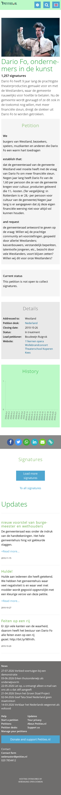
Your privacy (34, 719)
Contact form (8, 752)
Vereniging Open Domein (30, 781)
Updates (32, 716)
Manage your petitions (14, 731)
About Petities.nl (37, 723)
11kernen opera (34, 341)
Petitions (6, 723)
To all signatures (30, 488)
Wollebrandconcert (36, 345)
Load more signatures (30, 476)
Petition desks (9, 727)
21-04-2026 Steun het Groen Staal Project (25, 693)
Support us (34, 727)
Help (3, 716)
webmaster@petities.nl (14, 756)
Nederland (31, 323)
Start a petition (9, 719)
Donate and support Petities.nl (30, 739)
